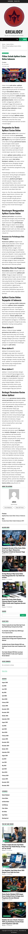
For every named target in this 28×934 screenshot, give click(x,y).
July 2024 (4, 759)
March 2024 (4, 772)
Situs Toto (4, 671)
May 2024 (4, 765)
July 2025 (4, 725)
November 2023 (5, 785)
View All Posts (20, 507)
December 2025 (5, 709)
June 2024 (4, 762)
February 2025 (5, 735)
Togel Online (4, 815)
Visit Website (8, 507)
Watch (24, 39)
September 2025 (5, 719)
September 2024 (5, 752)
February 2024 (5, 775)
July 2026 (4, 686)
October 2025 (5, 715)
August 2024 (5, 755)
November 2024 (5, 745)
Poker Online (5, 808)
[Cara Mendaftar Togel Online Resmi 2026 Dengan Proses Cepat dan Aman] (14, 860)
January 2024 (5, 779)
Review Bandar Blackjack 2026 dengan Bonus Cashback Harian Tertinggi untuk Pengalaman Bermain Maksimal (14, 638)
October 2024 (5, 749)
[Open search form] (17, 39)
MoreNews (22, 930)
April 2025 (4, 729)
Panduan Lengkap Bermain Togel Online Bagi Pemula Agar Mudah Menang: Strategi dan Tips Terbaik (13, 846)
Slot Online (4, 811)
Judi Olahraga (5, 805)
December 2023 (5, 782)
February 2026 (5, 702)
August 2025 (5, 722)
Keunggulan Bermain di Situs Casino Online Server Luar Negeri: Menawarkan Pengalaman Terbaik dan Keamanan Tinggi (14, 550)
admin (4, 62)
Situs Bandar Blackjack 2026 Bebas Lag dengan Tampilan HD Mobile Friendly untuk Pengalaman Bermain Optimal (12, 653)
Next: (13, 520)
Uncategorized (5, 818)
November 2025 (5, 712)
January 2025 (5, 739)
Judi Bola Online (5, 801)
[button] (2, 39)
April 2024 (4, 769)
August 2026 (5, 682)
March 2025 (4, 732)
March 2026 (4, 699)
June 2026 (4, 689)
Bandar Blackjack (6, 795)
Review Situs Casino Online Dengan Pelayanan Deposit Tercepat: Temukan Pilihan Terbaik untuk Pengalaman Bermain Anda (14, 602)
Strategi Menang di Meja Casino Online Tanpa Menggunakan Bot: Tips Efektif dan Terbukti (13, 575)
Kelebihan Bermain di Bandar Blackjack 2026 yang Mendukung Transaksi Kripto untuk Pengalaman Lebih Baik (14, 646)
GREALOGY (14, 32)
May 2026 (4, 692)
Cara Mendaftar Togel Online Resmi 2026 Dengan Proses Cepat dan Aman (13, 871)
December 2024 (5, 742)
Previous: (13, 515)
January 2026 (5, 705)
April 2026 (4, 696)
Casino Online (5, 53)
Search (4, 611)
